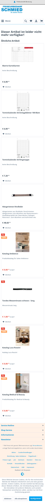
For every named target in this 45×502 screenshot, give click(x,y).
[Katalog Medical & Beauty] (22, 383)
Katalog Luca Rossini (11, 348)
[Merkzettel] (31, 21)
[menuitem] (6, 21)
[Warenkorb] (41, 21)
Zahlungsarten (31, 463)
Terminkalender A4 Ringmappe (15, 160)
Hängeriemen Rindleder (12, 207)
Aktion (14, 452)
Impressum (30, 467)
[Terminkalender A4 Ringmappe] (22, 148)
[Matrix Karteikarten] (22, 54)
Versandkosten (37, 445)
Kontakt (9, 463)
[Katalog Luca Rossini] (22, 336)
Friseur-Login (7, 460)
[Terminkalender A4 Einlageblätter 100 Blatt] (22, 101)
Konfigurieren (35, 499)
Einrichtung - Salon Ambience (16, 456)
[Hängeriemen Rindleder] (22, 195)
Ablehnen (7, 499)
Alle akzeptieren (21, 499)
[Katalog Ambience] (22, 242)
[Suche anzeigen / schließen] (25, 21)
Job (15, 460)
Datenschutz (15, 467)
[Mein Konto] (36, 21)
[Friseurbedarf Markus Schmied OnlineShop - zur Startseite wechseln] (11, 12)
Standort (29, 460)
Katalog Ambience (10, 254)
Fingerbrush (32, 456)
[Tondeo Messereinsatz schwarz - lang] (22, 289)
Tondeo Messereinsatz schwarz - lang (18, 301)
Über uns (38, 460)
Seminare (21, 460)
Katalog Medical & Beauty (13, 395)
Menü (7, 21)
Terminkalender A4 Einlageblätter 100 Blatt (21, 113)
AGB (23, 467)
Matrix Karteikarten (11, 66)
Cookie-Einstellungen (25, 452)
